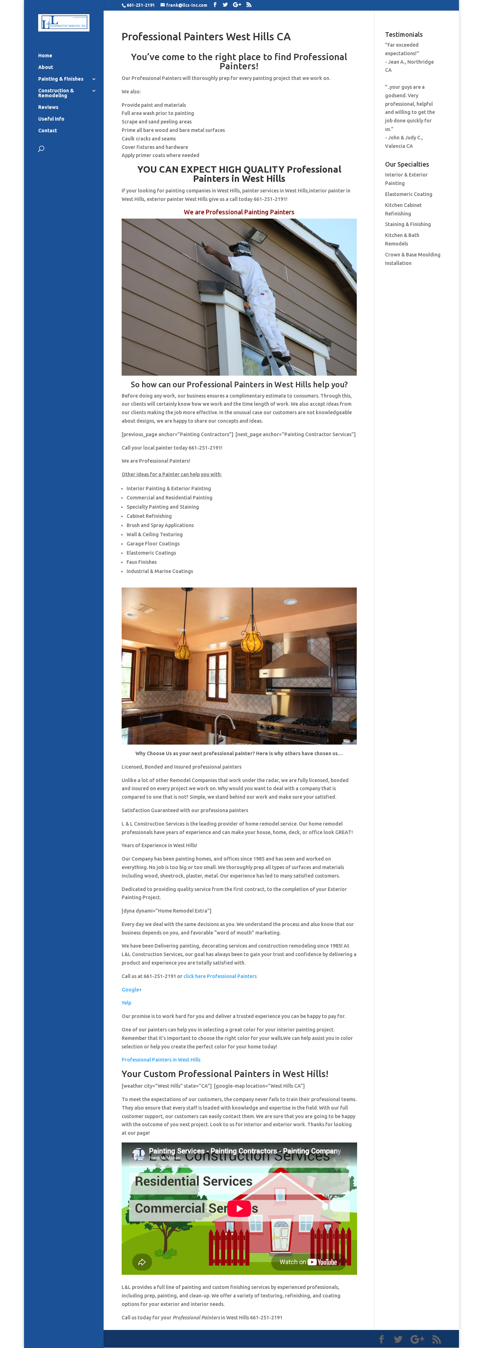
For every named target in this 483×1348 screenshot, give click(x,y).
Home (45, 55)
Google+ (132, 990)
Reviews (48, 107)
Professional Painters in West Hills (161, 1060)
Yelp (126, 1003)
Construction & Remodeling (56, 93)
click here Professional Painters (220, 976)
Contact (47, 130)
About (45, 67)
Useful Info (51, 119)
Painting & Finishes (60, 79)
